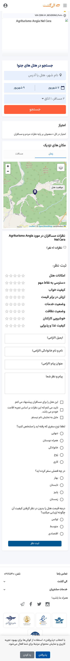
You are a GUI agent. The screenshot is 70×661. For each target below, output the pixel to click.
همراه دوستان (50, 441)
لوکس (54, 519)
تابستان (54, 485)
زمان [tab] (51, 154)
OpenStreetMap (45, 226)
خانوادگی (53, 448)
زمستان (54, 499)
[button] (35, 192)
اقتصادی (53, 534)
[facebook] (31, 604)
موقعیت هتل (57, 187)
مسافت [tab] (19, 154)
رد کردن (27, 655)
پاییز (56, 492)
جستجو (35, 109)
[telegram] (22, 604)
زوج (56, 455)
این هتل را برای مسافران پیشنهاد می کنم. (36, 402)
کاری (55, 462)
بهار (56, 478)
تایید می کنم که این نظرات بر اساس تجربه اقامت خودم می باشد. (32, 410)
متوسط (54, 527)
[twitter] (39, 604)
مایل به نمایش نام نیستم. (44, 417)
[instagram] (48, 604)
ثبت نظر (35, 543)
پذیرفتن (43, 655)
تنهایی (54, 433)
